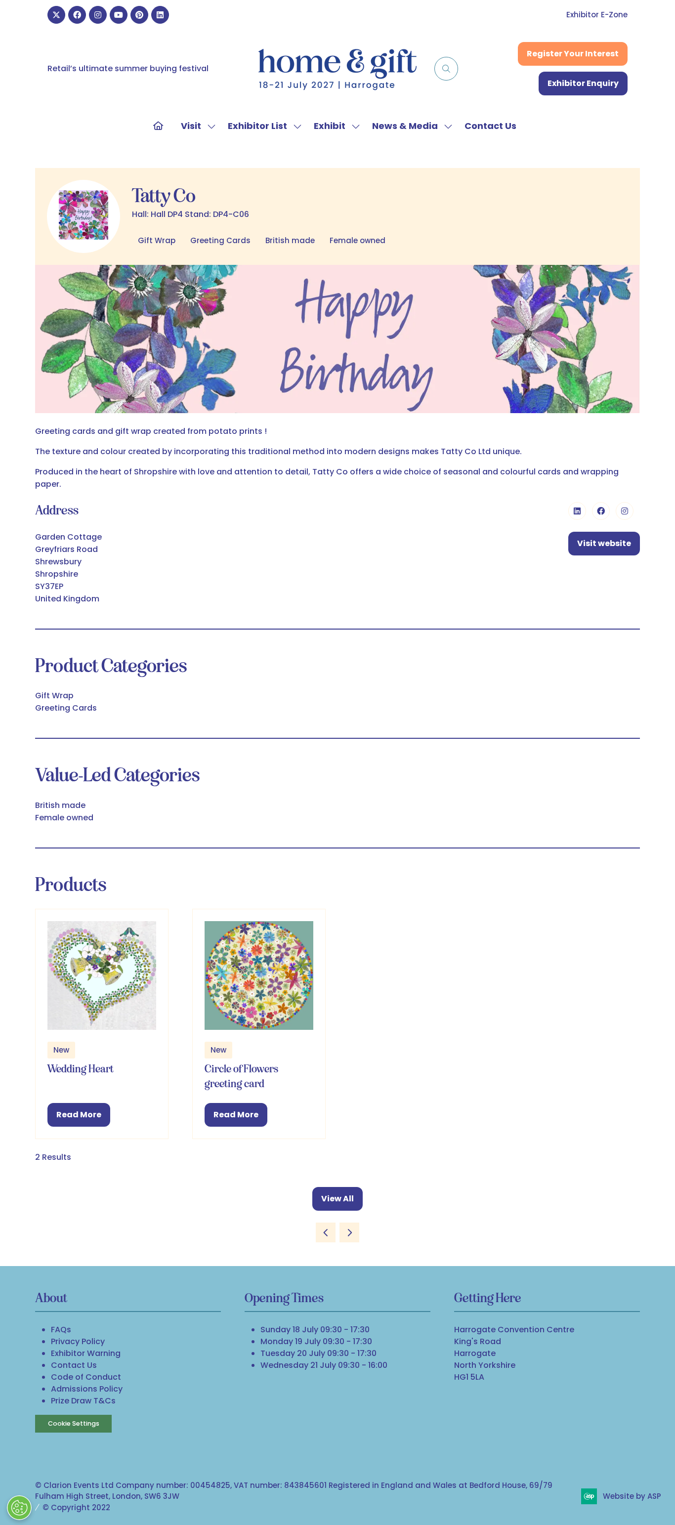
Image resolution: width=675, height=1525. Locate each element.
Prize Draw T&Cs (83, 1400)
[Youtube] (118, 15)
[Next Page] (349, 1232)
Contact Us (490, 126)
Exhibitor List (257, 126)
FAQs (61, 1329)
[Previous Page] (326, 1232)
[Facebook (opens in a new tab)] (601, 511)
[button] (446, 69)
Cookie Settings (73, 1423)
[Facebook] (77, 15)
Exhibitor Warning (86, 1353)
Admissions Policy (87, 1389)
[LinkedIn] (160, 15)
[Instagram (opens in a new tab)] (624, 511)
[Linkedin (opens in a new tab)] (577, 511)
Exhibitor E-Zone (597, 14)
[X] (56, 15)
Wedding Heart (80, 1068)
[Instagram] (98, 15)
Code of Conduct (86, 1377)
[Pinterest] (139, 15)
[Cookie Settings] (19, 1507)
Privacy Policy (78, 1341)
